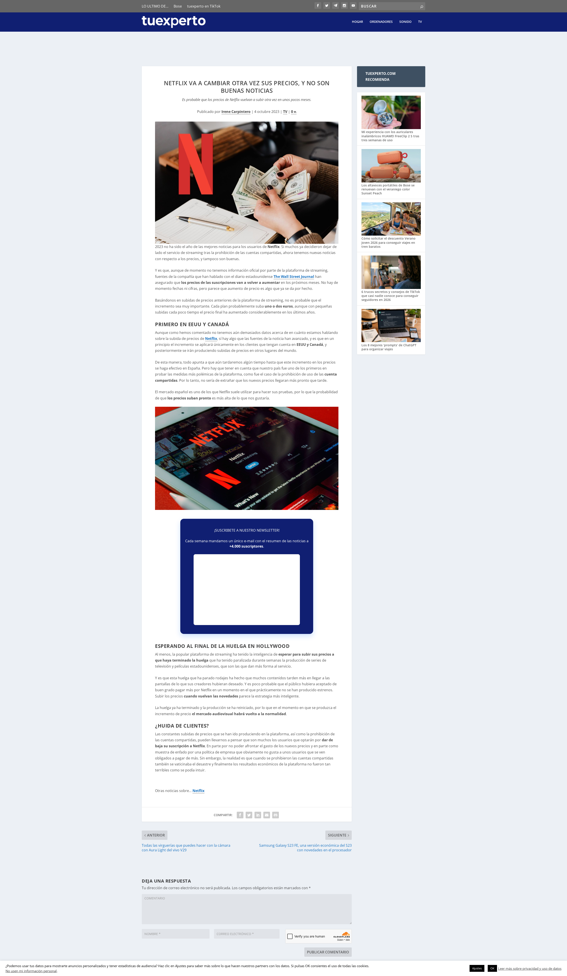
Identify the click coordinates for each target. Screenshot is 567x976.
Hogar (357, 22)
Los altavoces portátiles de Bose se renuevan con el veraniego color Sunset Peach (388, 189)
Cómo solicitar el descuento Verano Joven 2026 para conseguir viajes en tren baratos (388, 242)
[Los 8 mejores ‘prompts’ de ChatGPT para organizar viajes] (391, 326)
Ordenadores (381, 22)
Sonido (405, 22)
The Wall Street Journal (294, 276)
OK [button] (492, 968)
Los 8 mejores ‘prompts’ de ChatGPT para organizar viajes (388, 347)
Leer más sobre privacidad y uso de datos (529, 968)
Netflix (211, 338)
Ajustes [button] (477, 968)
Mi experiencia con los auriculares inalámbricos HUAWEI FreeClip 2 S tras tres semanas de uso (390, 136)
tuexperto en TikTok (203, 6)
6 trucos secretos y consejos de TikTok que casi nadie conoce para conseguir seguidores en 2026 (390, 296)
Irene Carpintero (235, 111)
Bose (178, 6)
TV (420, 22)
